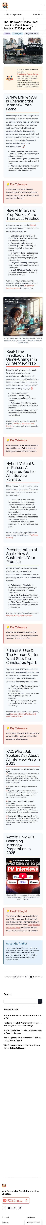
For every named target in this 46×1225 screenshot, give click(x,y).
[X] (20, 977)
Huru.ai (33, 225)
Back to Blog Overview (14, 15)
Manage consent (33, 1222)
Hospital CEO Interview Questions (19, 615)
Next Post (36, 15)
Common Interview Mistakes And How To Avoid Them (21, 715)
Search (7, 994)
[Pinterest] (25, 977)
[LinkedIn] (31, 977)
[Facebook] (15, 977)
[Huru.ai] (5, 5)
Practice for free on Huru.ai (27, 74)
